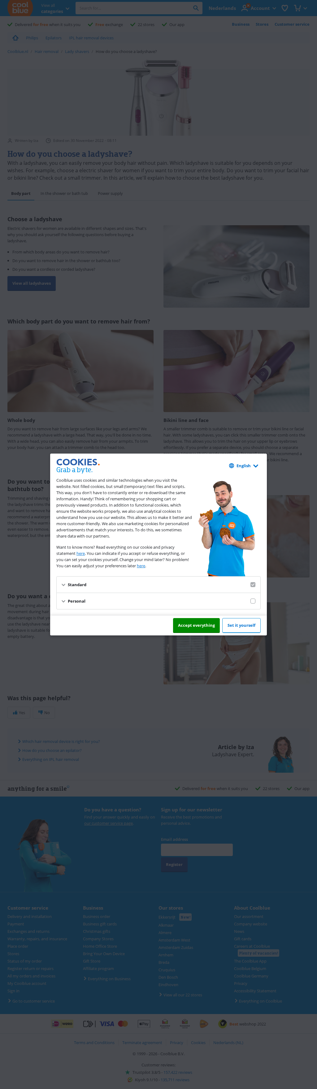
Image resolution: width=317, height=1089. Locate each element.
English (244, 465)
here (80, 553)
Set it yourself (241, 625)
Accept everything (196, 625)
